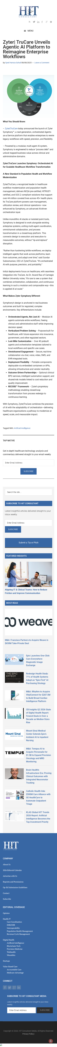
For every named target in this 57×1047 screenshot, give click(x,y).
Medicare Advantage (15, 972)
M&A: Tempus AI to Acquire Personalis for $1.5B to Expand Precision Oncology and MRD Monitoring (38, 755)
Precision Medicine (14, 949)
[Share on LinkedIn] (5, 70)
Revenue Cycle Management (18, 934)
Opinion (6, 913)
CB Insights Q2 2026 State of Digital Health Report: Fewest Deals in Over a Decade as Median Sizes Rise (38, 716)
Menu (30, 31)
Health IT (7, 919)
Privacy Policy (28, 1034)
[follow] (35, 22)
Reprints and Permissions (13, 881)
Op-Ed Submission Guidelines (15, 887)
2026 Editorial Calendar (12, 870)
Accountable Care (14, 969)
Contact (6, 893)
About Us (6, 864)
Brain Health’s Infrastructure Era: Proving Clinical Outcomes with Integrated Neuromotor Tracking (38, 776)
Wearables (11, 955)
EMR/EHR (11, 925)
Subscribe (7, 899)
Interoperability (13, 928)
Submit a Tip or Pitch (28, 542)
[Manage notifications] (51, 1041)
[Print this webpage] (22, 70)
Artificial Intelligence (22, 428)
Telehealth (11, 952)
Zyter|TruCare (11, 128)
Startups (6, 961)
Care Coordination (14, 922)
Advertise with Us (10, 876)
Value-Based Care (10, 966)
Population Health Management (20, 931)
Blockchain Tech (13, 946)
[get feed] (31, 22)
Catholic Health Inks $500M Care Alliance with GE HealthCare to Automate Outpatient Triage (38, 797)
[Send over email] (18, 70)
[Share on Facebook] (13, 70)
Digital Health (8, 940)
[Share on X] (9, 70)
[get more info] (52, 22)
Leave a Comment (41, 63)
